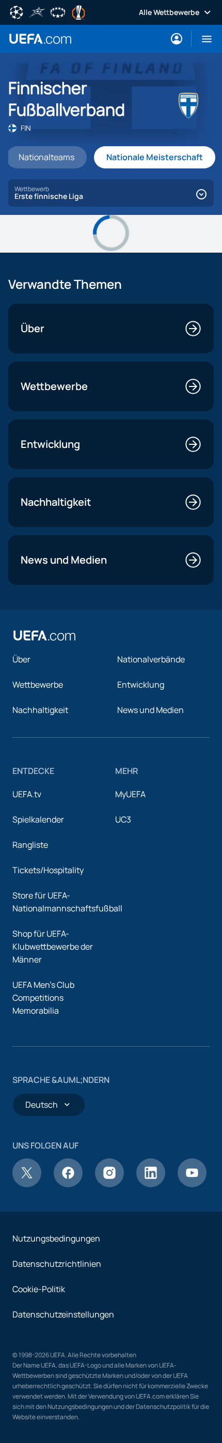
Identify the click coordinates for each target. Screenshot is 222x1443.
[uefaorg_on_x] (26, 1184)
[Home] (44, 635)
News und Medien (150, 710)
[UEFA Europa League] (78, 11)
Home (40, 39)
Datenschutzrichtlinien (56, 1263)
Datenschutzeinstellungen (63, 1314)
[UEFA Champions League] (16, 11)
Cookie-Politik (38, 1289)
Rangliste (30, 844)
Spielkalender (38, 819)
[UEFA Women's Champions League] (58, 11)
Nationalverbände (151, 659)
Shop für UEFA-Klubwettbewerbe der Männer (52, 946)
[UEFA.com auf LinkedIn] (150, 1184)
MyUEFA (130, 794)
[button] (203, 38)
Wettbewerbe (37, 684)
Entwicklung (140, 684)
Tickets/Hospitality (48, 870)
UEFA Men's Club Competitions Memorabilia (43, 997)
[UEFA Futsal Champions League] (37, 11)
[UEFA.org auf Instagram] (109, 1184)
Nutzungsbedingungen (56, 1238)
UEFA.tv (26, 794)
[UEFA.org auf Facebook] (68, 1184)
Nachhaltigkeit (40, 710)
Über (21, 659)
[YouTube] (192, 1184)
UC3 (123, 819)
